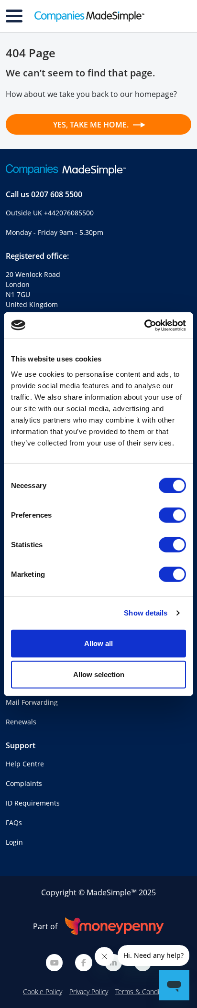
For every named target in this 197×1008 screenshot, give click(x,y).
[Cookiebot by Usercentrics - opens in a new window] (144, 325)
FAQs (14, 822)
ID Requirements (33, 802)
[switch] (172, 514)
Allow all (98, 643)
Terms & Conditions (144, 991)
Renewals (21, 721)
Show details (145, 613)
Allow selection (98, 674)
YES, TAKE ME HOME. (92, 124)
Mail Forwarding (32, 702)
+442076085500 (69, 212)
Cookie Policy (42, 991)
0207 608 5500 (56, 194)
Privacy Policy (88, 991)
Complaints (24, 783)
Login (14, 842)
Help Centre (25, 763)
